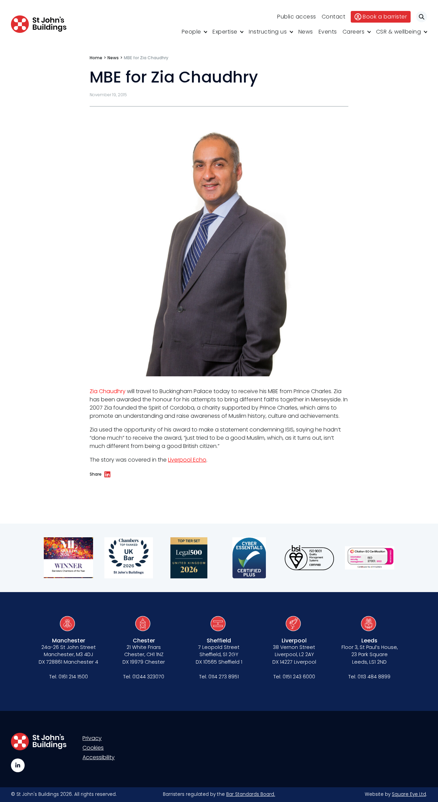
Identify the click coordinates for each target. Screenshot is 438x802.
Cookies (93, 748)
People (191, 32)
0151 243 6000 (299, 676)
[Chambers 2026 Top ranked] (128, 557)
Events (328, 32)
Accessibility (98, 757)
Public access (296, 17)
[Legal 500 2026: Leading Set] (189, 557)
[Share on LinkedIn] (107, 474)
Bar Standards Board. (250, 794)
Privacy (92, 738)
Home (96, 58)
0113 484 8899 (374, 676)
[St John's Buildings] (38, 24)
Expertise (224, 32)
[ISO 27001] (369, 557)
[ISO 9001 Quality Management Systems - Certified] (309, 557)
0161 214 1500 (73, 676)
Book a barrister (385, 17)
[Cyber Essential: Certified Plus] (249, 557)
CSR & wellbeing (398, 32)
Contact (334, 17)
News (305, 32)
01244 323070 (148, 676)
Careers (354, 32)
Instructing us (268, 32)
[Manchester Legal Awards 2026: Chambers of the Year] (68, 557)
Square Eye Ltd (409, 794)
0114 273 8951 (223, 676)
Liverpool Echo (187, 460)
